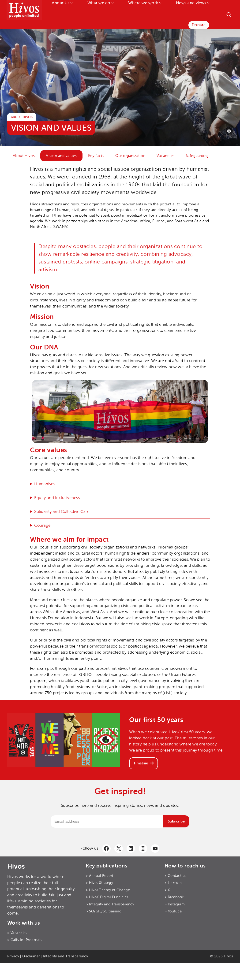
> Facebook (174, 897)
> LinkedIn (173, 883)
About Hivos (24, 156)
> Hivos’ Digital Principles (107, 897)
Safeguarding (197, 156)
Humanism (44, 484)
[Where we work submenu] (160, 2)
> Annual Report (99, 876)
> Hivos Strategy (99, 883)
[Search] (228, 14)
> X (167, 890)
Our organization (130, 156)
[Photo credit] (229, 131)
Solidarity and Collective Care (61, 511)
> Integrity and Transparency (110, 904)
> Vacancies (17, 933)
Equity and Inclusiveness (57, 498)
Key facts (96, 156)
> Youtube (173, 912)
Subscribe (176, 821)
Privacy (13, 957)
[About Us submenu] (71, 2)
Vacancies (166, 156)
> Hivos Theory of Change (108, 890)
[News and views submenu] (208, 2)
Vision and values (61, 156)
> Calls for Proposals (24, 940)
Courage (42, 525)
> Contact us (175, 876)
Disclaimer (31, 957)
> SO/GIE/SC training (103, 912)
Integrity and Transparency (65, 957)
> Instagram (175, 904)
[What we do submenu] (112, 2)
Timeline (140, 763)
